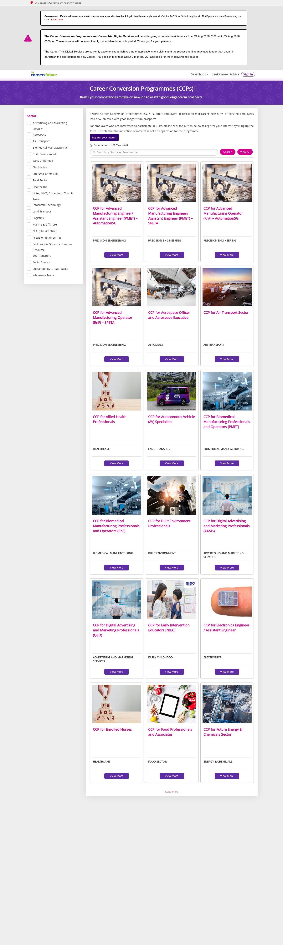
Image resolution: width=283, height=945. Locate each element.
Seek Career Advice (225, 74)
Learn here (57, 19)
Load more (171, 791)
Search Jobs (199, 74)
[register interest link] (104, 137)
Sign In (248, 74)
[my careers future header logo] (44, 74)
